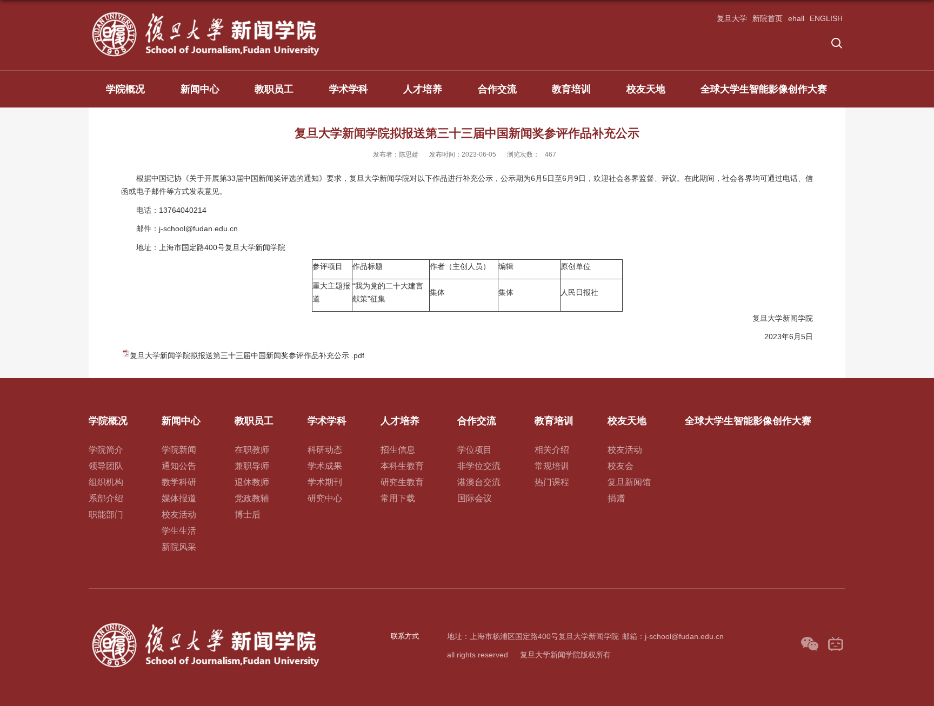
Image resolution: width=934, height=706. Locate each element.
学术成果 (325, 465)
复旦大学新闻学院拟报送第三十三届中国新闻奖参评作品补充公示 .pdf (247, 355)
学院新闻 (179, 449)
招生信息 (398, 449)
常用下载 (398, 498)
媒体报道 (179, 498)
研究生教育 (402, 482)
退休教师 (252, 482)
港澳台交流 (479, 482)
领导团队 (106, 465)
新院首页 (767, 18)
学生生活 (179, 530)
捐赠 (616, 498)
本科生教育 (402, 465)
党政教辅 (252, 498)
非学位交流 (479, 465)
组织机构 (106, 482)
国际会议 (474, 498)
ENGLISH (826, 18)
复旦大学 (732, 18)
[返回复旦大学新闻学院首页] (206, 14)
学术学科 (348, 89)
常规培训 (552, 465)
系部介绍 (106, 498)
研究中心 (325, 498)
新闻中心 (200, 89)
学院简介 (106, 449)
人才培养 (422, 89)
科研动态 (325, 449)
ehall (796, 18)
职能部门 (106, 514)
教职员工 (274, 89)
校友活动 (179, 514)
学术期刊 (325, 482)
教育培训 (571, 89)
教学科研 (179, 482)
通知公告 (179, 465)
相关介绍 (552, 449)
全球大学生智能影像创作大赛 (763, 89)
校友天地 (645, 89)
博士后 (248, 514)
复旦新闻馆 (629, 482)
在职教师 (252, 449)
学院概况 (125, 89)
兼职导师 (252, 465)
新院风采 (179, 547)
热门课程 (552, 482)
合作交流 (497, 89)
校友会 (620, 465)
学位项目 (474, 449)
